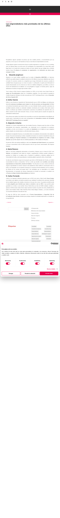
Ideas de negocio (35, 215)
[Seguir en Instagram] (11, 1)
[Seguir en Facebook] (3, 1)
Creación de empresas (36, 228)
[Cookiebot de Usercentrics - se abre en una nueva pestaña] (52, 244)
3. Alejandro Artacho (13, 123)
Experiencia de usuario (36, 236)
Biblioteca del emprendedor (38, 210)
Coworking (49, 226)
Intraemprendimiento (36, 241)
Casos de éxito (35, 213)
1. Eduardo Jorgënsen (14, 75)
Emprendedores (47, 231)
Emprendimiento (35, 233)
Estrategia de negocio (46, 233)
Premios (33, 218)
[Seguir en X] (5, 1)
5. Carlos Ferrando (12, 176)
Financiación (48, 236)
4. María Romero (12, 149)
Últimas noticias (35, 220)
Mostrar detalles (51, 269)
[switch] (23, 263)
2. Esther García (12, 100)
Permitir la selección (30, 273)
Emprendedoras (35, 231)
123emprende (9, 21)
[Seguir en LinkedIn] (8, 1)
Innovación (48, 238)
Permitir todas (49, 273)
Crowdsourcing (48, 228)
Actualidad (34, 226)
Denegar (11, 273)
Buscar (26, 209)
